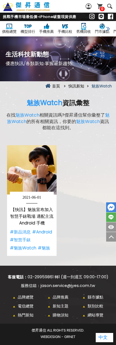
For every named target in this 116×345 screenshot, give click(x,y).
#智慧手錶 (20, 240)
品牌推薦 (60, 297)
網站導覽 (95, 315)
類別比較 (95, 306)
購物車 (102, 8)
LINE (111, 217)
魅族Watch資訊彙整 (32, 10)
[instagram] (92, 17)
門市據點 (102, 31)
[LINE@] (101, 17)
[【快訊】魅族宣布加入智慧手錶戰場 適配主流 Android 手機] (32, 170)
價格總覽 (9, 31)
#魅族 (44, 248)
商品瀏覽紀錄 (111, 227)
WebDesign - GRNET (58, 336)
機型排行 (28, 31)
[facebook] (110, 17)
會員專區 (89, 6)
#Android (42, 232)
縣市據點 (95, 297)
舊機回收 (83, 31)
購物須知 (60, 315)
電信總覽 (26, 306)
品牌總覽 (26, 297)
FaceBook (111, 207)
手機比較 (65, 31)
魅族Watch (45, 102)
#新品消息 (20, 232)
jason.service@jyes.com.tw (68, 285)
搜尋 (109, 6)
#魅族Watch (23, 248)
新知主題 (60, 306)
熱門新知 (26, 315)
